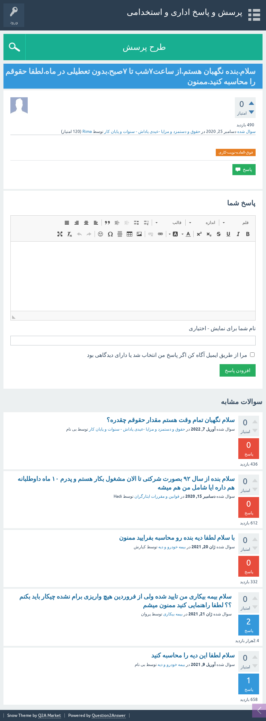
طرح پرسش (144, 47)
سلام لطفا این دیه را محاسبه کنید (193, 655)
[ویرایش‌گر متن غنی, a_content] (133, 276)
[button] (235, 222)
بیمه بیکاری (173, 614)
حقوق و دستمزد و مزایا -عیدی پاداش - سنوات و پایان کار (152, 131)
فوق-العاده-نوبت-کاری (236, 152)
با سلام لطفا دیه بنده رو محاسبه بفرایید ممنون (177, 537)
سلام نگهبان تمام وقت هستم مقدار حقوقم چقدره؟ (171, 419)
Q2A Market (49, 715)
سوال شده (246, 131)
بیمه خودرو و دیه (172, 546)
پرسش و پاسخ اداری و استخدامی (184, 12)
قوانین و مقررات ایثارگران (156, 496)
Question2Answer (109, 715)
